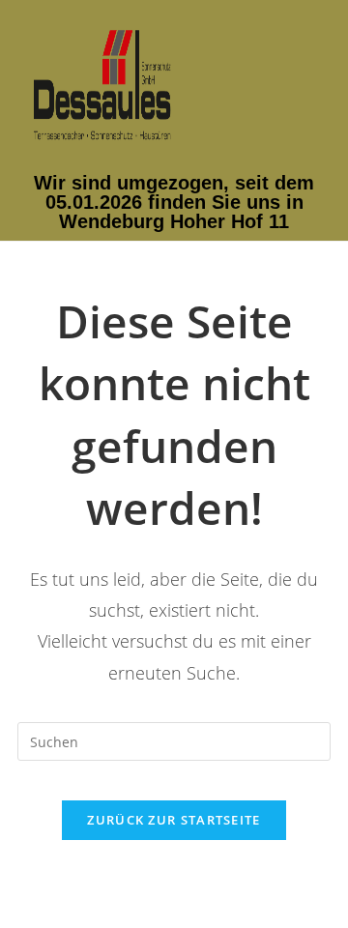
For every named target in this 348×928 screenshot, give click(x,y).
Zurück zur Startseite (173, 819)
